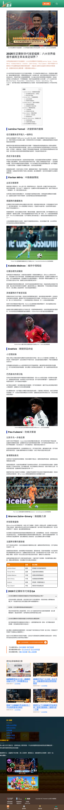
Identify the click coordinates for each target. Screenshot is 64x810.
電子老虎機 (23, 652)
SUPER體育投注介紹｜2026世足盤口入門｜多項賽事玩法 (18, 680)
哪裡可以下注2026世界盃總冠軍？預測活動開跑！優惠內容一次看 (45, 707)
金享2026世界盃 (11, 725)
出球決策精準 (29, 99)
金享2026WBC (11, 728)
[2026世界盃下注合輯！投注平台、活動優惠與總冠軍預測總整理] (45, 670)
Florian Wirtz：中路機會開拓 (31, 97)
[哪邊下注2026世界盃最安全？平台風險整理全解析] (18, 696)
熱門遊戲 (30, 647)
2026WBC (26, 649)
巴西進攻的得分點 (30, 111)
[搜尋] (57, 4)
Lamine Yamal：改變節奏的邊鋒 (32, 92)
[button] (32, 642)
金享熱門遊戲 (10, 735)
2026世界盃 (35, 649)
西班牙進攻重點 (29, 95)
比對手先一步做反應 (30, 115)
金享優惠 (22, 647)
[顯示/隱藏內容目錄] (39, 89)
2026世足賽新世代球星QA (30, 123)
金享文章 (9, 733)
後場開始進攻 (29, 116)
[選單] (53, 3)
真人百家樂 (32, 652)
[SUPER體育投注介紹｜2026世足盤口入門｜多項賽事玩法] (18, 670)
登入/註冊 (46, 4)
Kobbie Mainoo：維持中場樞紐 (31, 102)
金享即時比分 (10, 738)
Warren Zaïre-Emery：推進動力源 (32, 118)
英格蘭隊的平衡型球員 (31, 106)
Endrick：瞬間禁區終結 (29, 108)
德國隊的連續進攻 (30, 100)
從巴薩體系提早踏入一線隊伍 (32, 93)
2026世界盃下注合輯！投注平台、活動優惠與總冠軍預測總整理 (45, 681)
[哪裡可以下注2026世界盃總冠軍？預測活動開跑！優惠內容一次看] (45, 696)
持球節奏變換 (29, 120)
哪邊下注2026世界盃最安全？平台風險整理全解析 (18, 706)
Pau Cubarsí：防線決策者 (30, 113)
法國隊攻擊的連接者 (30, 122)
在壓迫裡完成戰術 (30, 104)
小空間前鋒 (28, 109)
